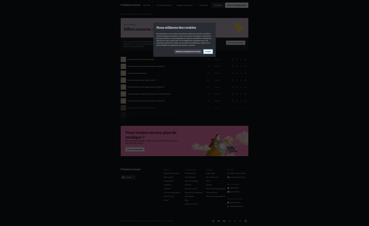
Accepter (208, 51)
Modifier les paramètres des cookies (188, 51)
